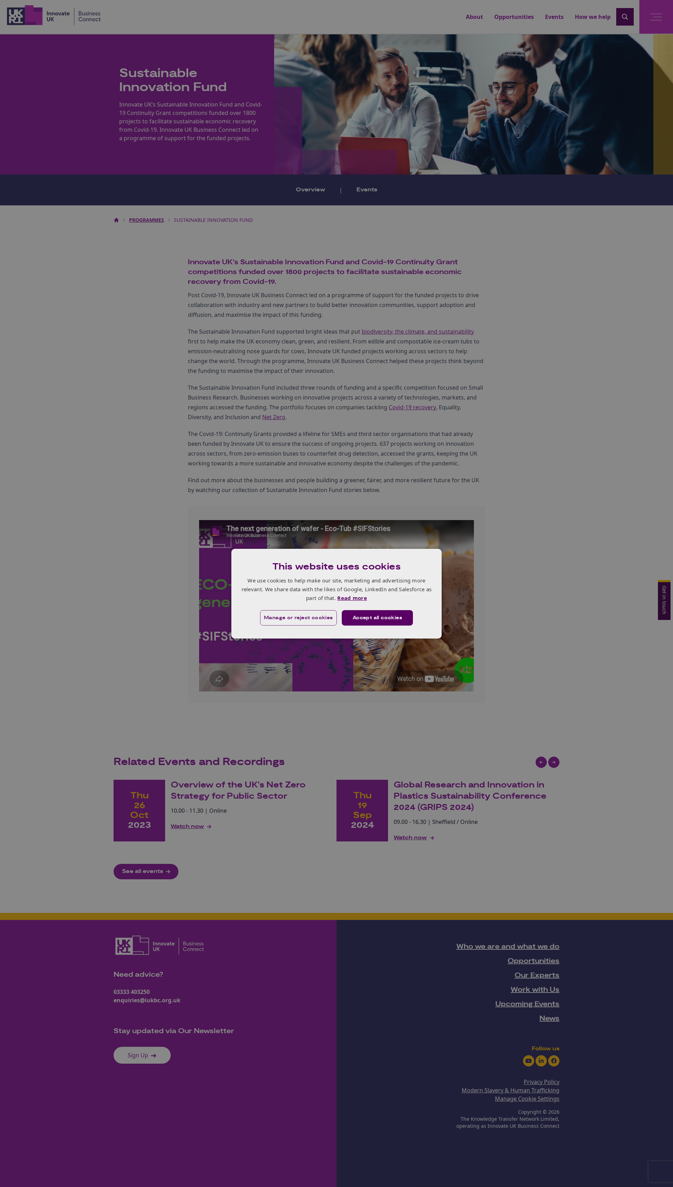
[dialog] (336, 593)
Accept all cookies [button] (377, 618)
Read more (352, 597)
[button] (298, 618)
